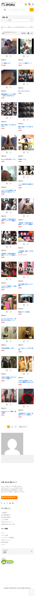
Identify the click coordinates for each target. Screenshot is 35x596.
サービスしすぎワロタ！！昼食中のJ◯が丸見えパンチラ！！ (8, 319)
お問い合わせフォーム (7, 522)
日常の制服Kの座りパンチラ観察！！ (25, 285)
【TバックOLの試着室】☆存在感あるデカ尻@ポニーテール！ (8, 191)
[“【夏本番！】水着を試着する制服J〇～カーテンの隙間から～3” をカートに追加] (6, 212)
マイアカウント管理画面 (7, 537)
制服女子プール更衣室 (24, 312)
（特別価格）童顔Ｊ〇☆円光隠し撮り (25, 251)
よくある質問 (4, 519)
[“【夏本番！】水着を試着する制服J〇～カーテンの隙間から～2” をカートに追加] (24, 216)
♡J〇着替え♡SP (5, 63)
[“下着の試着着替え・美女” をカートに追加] (6, 341)
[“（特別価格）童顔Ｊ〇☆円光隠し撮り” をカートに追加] (24, 244)
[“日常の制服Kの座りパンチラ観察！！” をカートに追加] (24, 277)
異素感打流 (3, 60)
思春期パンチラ (22, 159)
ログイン (3, 544)
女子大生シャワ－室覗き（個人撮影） (8, 412)
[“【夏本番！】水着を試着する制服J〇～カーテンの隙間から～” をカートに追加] (6, 246)
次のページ (22, 426)
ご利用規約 (4, 512)
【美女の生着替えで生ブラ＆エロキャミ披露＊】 (8, 378)
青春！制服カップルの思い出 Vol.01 (25, 127)
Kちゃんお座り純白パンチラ (8, 159)
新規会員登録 (4, 542)
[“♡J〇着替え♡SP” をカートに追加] (6, 56)
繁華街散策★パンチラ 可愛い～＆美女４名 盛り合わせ (8, 94)
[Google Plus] (7, 503)
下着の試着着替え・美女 (7, 348)
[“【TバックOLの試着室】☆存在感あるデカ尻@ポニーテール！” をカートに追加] (6, 183)
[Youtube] (10, 503)
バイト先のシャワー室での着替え (25, 349)
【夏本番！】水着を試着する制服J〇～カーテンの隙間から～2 (26, 223)
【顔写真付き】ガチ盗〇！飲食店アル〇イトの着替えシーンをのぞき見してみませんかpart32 (25, 414)
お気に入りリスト (5, 540)
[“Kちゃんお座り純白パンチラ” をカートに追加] (6, 152)
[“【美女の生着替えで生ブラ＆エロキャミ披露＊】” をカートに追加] (6, 370)
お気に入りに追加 (10, 56)
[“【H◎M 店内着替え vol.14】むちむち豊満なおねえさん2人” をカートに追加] (24, 374)
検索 (32, 9)
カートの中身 (4, 535)
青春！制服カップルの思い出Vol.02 (8, 125)
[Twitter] (4, 503)
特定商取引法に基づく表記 (8, 524)
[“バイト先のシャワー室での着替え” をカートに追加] (24, 341)
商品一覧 (5, 17)
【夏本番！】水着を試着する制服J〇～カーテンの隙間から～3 (9, 220)
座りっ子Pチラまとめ (23, 91)
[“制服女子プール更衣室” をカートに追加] (24, 305)
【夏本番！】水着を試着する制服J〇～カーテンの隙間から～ (9, 254)
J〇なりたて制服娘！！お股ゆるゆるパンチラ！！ (9, 286)
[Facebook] (1, 503)
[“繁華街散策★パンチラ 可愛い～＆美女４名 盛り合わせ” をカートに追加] (6, 87)
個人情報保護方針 (5, 515)
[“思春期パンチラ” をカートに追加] (24, 152)
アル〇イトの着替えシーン (25, 63)
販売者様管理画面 (5, 517)
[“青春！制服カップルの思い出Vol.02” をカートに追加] (6, 117)
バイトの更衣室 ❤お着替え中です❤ (25, 184)
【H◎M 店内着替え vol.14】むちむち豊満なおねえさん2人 (26, 381)
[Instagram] (12, 503)
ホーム (3, 533)
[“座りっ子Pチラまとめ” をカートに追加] (24, 84)
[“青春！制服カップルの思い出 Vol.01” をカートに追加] (24, 119)
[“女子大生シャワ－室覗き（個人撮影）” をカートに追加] (6, 404)
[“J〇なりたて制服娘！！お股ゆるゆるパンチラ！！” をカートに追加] (6, 279)
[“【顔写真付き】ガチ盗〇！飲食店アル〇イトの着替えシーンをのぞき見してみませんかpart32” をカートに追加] (24, 406)
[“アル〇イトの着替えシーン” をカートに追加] (24, 56)
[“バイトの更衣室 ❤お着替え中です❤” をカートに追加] (24, 177)
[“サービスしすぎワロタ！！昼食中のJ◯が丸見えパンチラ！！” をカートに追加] (6, 311)
